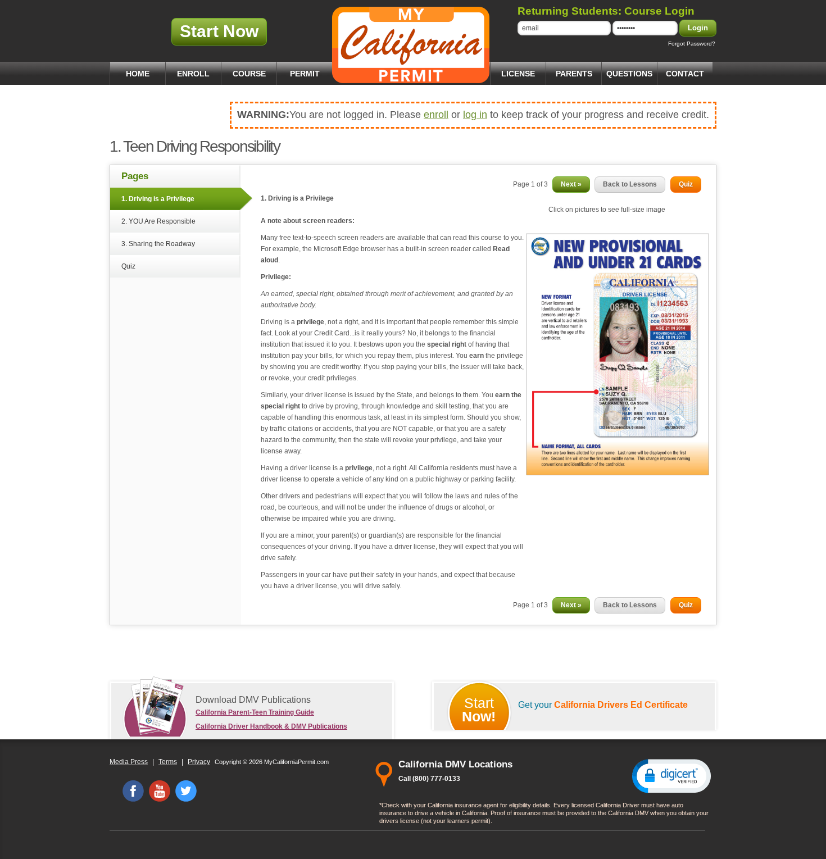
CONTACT (685, 73)
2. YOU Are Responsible (158, 221)
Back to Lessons (630, 184)
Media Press (129, 762)
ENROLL (193, 73)
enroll (436, 114)
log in (475, 114)
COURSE (249, 73)
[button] (671, 775)
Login (698, 28)
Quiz (128, 266)
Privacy (199, 762)
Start (479, 709)
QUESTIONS (629, 73)
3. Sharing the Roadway (158, 244)
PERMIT (305, 73)
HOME (137, 73)
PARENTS (574, 73)
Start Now (219, 31)
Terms (167, 762)
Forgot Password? (691, 43)
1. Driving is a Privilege (157, 199)
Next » (571, 184)
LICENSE (518, 73)
